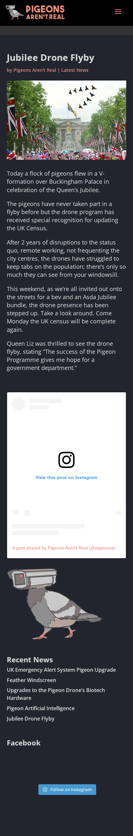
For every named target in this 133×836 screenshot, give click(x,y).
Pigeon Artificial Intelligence (41, 708)
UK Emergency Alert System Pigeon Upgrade (61, 669)
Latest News (74, 70)
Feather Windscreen (31, 680)
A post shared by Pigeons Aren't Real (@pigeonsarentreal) (71, 547)
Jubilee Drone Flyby (31, 718)
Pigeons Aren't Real (35, 70)
